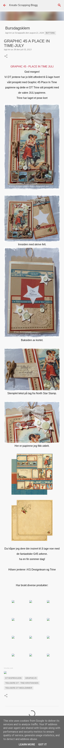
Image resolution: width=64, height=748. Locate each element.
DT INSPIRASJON (13, 678)
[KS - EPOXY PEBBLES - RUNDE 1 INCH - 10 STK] (13, 619)
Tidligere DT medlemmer (18, 688)
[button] (6, 56)
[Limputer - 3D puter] (30, 637)
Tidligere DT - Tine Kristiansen (21, 683)
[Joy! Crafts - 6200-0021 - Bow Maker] (13, 637)
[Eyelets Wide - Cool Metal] (48, 655)
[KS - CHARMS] (48, 602)
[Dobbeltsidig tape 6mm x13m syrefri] (30, 619)
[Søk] (59, 5)
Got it (42, 744)
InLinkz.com (8, 668)
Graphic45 (31, 678)
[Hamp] (30, 602)
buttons (50, 33)
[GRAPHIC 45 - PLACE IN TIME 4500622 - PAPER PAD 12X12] (13, 602)
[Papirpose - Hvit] (30, 655)
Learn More (27, 744)
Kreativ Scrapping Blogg (23, 5)
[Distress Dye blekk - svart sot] (13, 655)
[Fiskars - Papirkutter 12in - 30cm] (48, 619)
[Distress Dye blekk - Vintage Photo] (48, 637)
